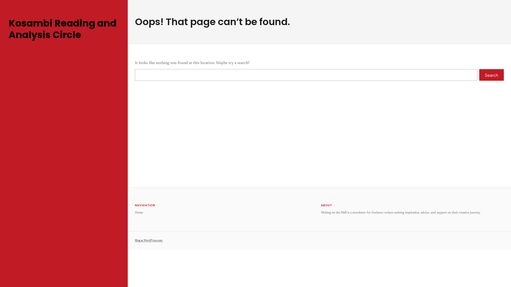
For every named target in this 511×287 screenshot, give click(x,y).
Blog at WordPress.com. (149, 240)
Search (491, 75)
